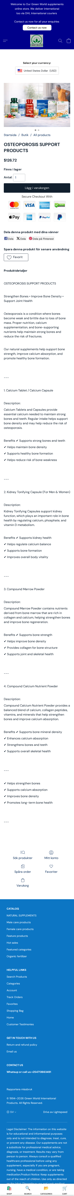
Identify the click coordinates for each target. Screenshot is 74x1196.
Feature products (17, 936)
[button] (37, 27)
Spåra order (22, 872)
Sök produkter (22, 858)
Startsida (10, 135)
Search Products (17, 976)
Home (10, 1017)
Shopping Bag (15, 1010)
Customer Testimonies (20, 1024)
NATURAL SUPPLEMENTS (21, 915)
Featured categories (19, 949)
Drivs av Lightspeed (55, 1112)
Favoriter (51, 872)
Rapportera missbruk (19, 1089)
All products (41, 135)
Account (12, 990)
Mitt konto (51, 858)
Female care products (20, 929)
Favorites (12, 1004)
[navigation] (11, 1112)
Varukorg (23, 886)
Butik (24, 135)
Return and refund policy (22, 1044)
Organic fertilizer (17, 956)
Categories (13, 983)
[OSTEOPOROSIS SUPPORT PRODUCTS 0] (37, 105)
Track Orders (15, 997)
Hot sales (12, 942)
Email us (12, 1051)
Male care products (19, 922)
